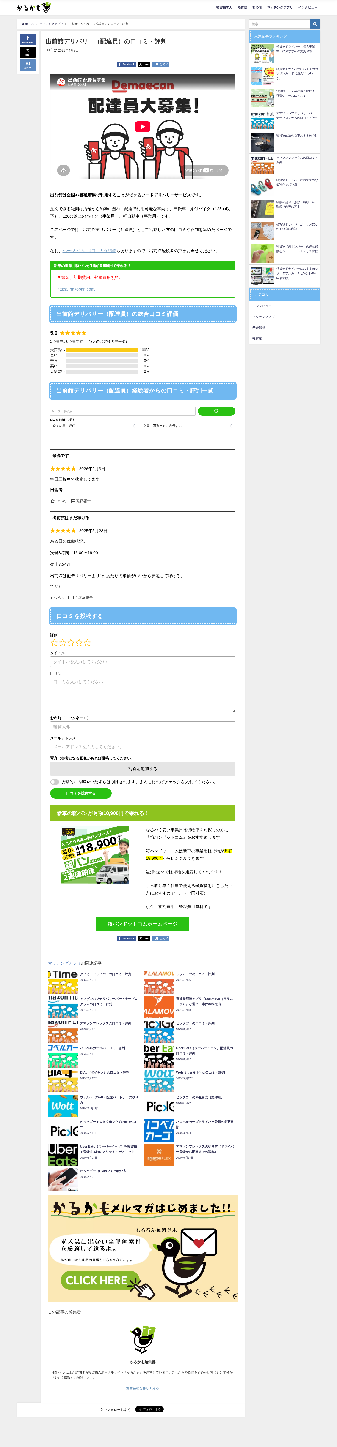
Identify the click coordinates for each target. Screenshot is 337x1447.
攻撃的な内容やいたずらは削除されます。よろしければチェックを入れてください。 (139, 782)
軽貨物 (242, 7)
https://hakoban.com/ (76, 289)
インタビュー (308, 7)
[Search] (216, 411)
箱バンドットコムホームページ (143, 924)
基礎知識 (258, 327)
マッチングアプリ (280, 7)
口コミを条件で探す (62, 420)
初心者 (257, 7)
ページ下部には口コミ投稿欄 (89, 251)
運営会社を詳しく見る (142, 1388)
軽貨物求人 (224, 7)
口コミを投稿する (81, 793)
